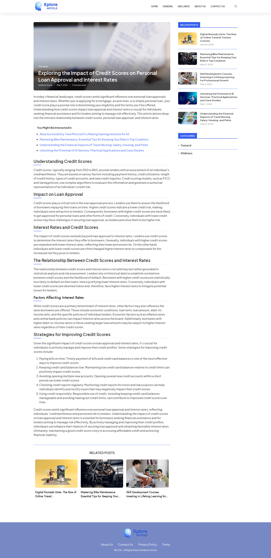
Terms (166, 544)
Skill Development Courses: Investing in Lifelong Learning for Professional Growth (217, 77)
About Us (200, 6)
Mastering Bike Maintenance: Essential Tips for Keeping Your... (100, 494)
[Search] (235, 6)
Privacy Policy (147, 544)
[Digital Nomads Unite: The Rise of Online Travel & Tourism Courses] (56, 473)
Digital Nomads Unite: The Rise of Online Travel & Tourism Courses (218, 37)
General (168, 6)
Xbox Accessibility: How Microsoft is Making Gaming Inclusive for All (84, 134)
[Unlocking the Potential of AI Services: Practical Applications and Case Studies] (187, 98)
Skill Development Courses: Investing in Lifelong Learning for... (147, 494)
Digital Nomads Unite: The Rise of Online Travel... (55, 494)
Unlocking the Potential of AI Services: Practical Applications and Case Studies (92, 150)
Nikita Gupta (46, 85)
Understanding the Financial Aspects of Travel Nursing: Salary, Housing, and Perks (94, 145)
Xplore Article (150, 550)
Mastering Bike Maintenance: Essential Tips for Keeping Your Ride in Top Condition (94, 139)
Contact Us (217, 6)
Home (154, 6)
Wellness (184, 6)
